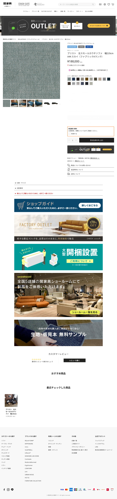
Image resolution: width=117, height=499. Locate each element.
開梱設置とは (95, 158)
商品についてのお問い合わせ (81, 165)
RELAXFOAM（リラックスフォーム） (29, 39)
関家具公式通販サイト (9, 39)
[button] (76, 4)
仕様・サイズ (21, 183)
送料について (80, 161)
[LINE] (12, 489)
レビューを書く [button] (74, 360)
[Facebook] (4, 489)
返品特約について (77, 169)
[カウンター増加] (76, 140)
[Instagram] (8, 489)
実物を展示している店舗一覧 (90, 117)
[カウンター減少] (69, 140)
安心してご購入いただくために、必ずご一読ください (35, 193)
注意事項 (20, 188)
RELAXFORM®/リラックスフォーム (84, 43)
